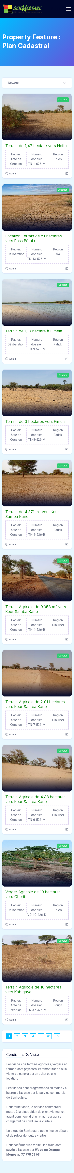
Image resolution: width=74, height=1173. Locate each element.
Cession (62, 99)
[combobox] (37, 83)
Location (62, 189)
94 (49, 1036)
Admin (13, 173)
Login (59, 9)
